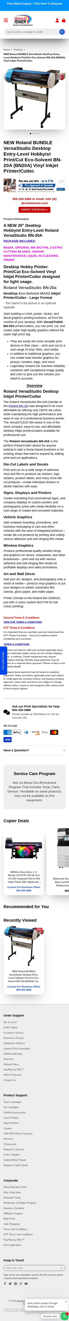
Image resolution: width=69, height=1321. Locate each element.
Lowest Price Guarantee (17, 1048)
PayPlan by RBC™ (14, 1069)
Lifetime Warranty (13, 1053)
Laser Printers (11, 1117)
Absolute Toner (24, 1300)
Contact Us (10, 1080)
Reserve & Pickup (13, 1038)
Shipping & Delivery (14, 1043)
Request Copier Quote (16, 1165)
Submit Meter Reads (15, 1160)
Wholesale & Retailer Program (20, 1202)
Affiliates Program (13, 1213)
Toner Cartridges (13, 1102)
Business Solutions (14, 1208)
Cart (64, 20)
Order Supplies (12, 1154)
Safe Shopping (11, 1224)
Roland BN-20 (18, 406)
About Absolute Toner (15, 1187)
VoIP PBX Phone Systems (18, 1133)
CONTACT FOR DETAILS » (34, 209)
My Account (10, 1022)
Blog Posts (9, 1218)
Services (8, 1138)
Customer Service (13, 1032)
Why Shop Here (12, 1192)
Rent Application (12, 1245)
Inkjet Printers (11, 1123)
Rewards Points (12, 1197)
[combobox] (35, 32)
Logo (23, 20)
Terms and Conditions (15, 1229)
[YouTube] (26, 1283)
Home (7, 49)
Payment (8, 1059)
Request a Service (14, 1149)
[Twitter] (10, 1283)
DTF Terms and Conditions (18, 1234)
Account (57, 20)
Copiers (8, 1128)
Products (18, 49)
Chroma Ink (10, 1144)
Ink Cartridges (11, 1107)
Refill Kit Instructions (15, 1112)
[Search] (62, 32)
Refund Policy (11, 1064)
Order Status (11, 1027)
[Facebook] (5, 1283)
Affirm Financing (12, 1074)
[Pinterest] (15, 1283)
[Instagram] (20, 1283)
